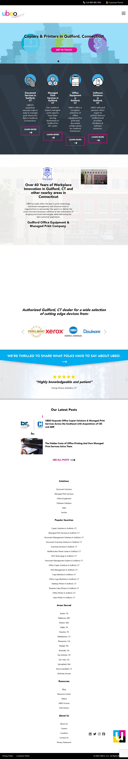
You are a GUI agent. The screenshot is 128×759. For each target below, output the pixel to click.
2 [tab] (62, 61)
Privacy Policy (7, 756)
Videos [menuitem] (64, 699)
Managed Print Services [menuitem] (64, 494)
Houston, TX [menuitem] (64, 632)
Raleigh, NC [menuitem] (64, 646)
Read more (46, 232)
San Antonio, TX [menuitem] (64, 655)
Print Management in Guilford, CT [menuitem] (64, 570)
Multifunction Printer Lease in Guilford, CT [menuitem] (64, 551)
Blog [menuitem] (64, 689)
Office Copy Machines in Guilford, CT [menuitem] (64, 579)
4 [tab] (69, 61)
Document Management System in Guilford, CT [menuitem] (64, 560)
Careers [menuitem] (64, 728)
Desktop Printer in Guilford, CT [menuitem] (64, 584)
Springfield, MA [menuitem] (64, 664)
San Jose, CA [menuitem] (64, 659)
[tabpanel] (64, 43)
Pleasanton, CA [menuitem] (64, 641)
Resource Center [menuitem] (64, 694)
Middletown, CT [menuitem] (64, 636)
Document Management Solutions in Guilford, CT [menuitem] (64, 537)
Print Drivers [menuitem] (64, 708)
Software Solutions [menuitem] (64, 503)
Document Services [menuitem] (64, 489)
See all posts (61, 459)
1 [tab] (58, 61)
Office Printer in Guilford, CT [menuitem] (64, 593)
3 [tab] (66, 61)
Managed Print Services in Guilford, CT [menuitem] (64, 533)
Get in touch (64, 49)
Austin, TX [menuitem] (64, 613)
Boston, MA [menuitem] (64, 623)
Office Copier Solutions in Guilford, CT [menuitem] (64, 565)
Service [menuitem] (64, 512)
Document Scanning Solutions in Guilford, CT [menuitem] (64, 542)
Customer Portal (22, 756)
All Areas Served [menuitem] (64, 673)
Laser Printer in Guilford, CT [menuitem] (64, 597)
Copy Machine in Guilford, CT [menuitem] (64, 574)
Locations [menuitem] (64, 733)
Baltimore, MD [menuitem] (64, 618)
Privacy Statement (64, 742)
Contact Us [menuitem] (64, 738)
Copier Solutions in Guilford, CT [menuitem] (64, 528)
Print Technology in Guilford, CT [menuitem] (64, 556)
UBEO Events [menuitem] (64, 703)
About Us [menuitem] (64, 724)
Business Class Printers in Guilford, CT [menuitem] (64, 588)
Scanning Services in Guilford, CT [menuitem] (64, 547)
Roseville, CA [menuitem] (64, 650)
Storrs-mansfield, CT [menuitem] (64, 669)
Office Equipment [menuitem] (64, 498)
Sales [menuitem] (64, 508)
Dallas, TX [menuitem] (64, 627)
